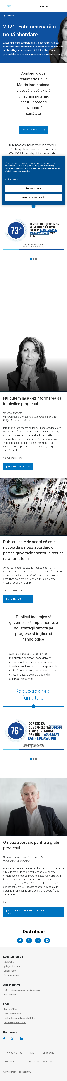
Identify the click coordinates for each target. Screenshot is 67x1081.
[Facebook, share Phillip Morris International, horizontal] (20, 940)
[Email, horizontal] (47, 940)
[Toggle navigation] (59, 6)
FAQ (32, 1053)
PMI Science (10, 994)
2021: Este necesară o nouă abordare (22, 990)
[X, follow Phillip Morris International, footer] (12, 1038)
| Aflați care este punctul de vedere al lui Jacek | (31, 912)
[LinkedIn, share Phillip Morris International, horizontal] (38, 940)
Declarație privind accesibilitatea (19, 1018)
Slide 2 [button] (33, 259)
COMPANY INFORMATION (39, 1062)
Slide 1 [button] (31, 259)
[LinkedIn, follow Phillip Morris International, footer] (21, 1038)
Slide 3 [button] (36, 259)
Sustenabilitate (11, 975)
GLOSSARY (48, 1053)
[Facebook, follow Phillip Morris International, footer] (4, 1038)
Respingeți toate (33, 188)
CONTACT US (11, 1062)
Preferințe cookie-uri (15, 1022)
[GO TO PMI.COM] (9, 6)
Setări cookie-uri (13, 179)
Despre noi (9, 962)
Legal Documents (12, 1013)
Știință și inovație (12, 966)
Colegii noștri (10, 971)
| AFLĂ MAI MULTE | (16, 467)
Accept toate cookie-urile (33, 197)
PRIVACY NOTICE (13, 1053)
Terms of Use (10, 1009)
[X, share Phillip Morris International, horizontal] (29, 940)
